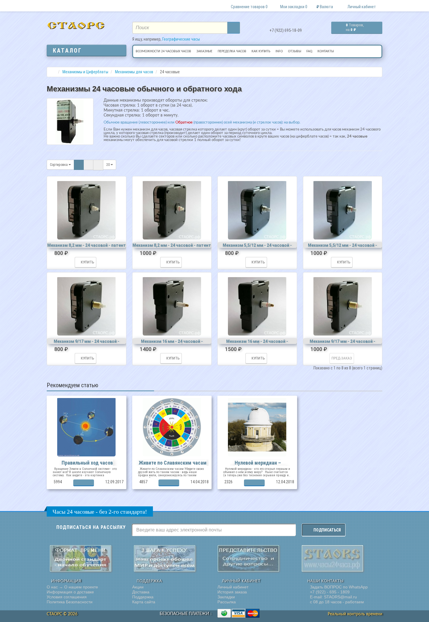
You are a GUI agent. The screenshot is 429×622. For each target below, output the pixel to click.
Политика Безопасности (70, 602)
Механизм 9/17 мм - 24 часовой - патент (86, 343)
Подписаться (327, 530)
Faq (309, 51)
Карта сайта (143, 602)
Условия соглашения (67, 597)
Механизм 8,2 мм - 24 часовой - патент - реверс (171, 247)
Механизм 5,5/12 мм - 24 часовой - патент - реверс (342, 247)
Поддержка (143, 597)
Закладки (226, 597)
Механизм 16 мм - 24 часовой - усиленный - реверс (257, 343)
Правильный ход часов (87, 463)
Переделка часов (232, 51)
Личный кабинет (232, 587)
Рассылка (226, 602)
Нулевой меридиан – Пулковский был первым (258, 466)
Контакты (326, 51)
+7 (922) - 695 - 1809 (329, 592)
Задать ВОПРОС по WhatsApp (338, 587)
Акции (138, 587)
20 (108, 165)
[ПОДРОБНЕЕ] (83, 482)
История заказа (232, 592)
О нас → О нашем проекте (72, 587)
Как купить (261, 51)
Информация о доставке (70, 592)
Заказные (204, 51)
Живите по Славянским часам (173, 463)
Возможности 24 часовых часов (163, 51)
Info (279, 51)
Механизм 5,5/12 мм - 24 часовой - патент (257, 247)
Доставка (140, 592)
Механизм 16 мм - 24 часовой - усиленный (172, 343)
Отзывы (294, 51)
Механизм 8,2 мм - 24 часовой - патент (86, 245)
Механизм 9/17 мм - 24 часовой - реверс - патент (342, 343)
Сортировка (59, 165)
